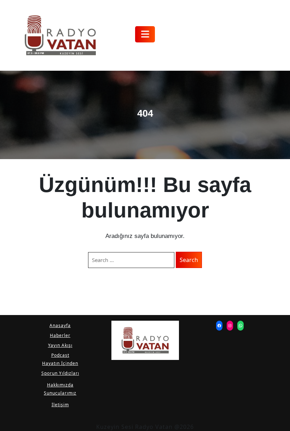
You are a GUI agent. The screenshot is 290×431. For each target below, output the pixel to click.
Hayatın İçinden (60, 363)
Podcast (60, 355)
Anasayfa (60, 325)
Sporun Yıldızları (60, 373)
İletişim (60, 405)
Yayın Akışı (60, 345)
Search (189, 260)
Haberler (60, 335)
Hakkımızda (60, 385)
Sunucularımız (60, 393)
